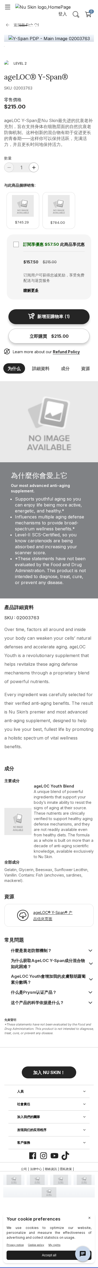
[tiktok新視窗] (65, 1155)
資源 (85, 368)
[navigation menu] (7, 7)
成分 (65, 368)
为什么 (14, 368)
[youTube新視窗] (54, 1155)
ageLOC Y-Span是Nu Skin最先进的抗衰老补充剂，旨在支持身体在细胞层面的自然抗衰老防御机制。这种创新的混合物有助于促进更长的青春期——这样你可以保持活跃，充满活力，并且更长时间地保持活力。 (48, 132)
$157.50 (30, 262)
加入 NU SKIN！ (49, 1072)
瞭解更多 (31, 290)
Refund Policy (66, 351)
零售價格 (13, 99)
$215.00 (15, 106)
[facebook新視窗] (32, 1155)
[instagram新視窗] (43, 1155)
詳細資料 (41, 368)
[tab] (23, 25)
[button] (49, 1070)
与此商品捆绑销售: (20, 185)
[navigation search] (76, 14)
